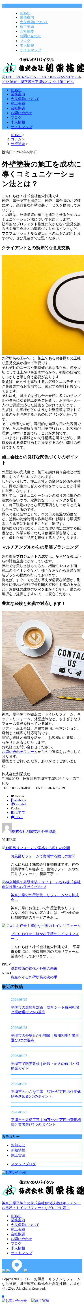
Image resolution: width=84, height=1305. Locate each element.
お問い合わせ (30, 36)
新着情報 (18, 1150)
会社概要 (27, 31)
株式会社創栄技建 (26, 831)
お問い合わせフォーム (20, 752)
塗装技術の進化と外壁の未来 (34, 968)
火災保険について (34, 22)
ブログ (25, 41)
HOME (25, 13)
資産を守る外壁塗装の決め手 (34, 977)
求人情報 (27, 45)
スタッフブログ (23, 1164)
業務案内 (27, 17)
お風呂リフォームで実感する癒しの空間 (43, 856)
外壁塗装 (18, 144)
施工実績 (27, 27)
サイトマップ (30, 50)
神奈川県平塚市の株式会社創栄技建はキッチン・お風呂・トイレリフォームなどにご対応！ (41, 1205)
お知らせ (18, 1145)
